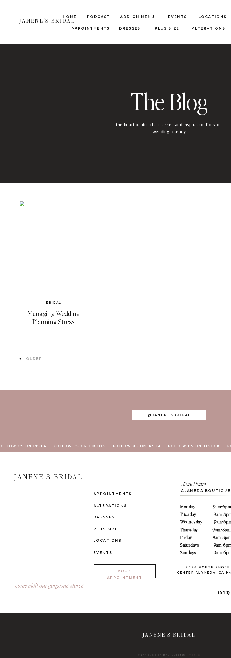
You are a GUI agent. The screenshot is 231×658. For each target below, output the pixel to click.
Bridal (53, 302)
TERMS (194, 654)
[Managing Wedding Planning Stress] (53, 246)
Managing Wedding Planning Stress (53, 317)
